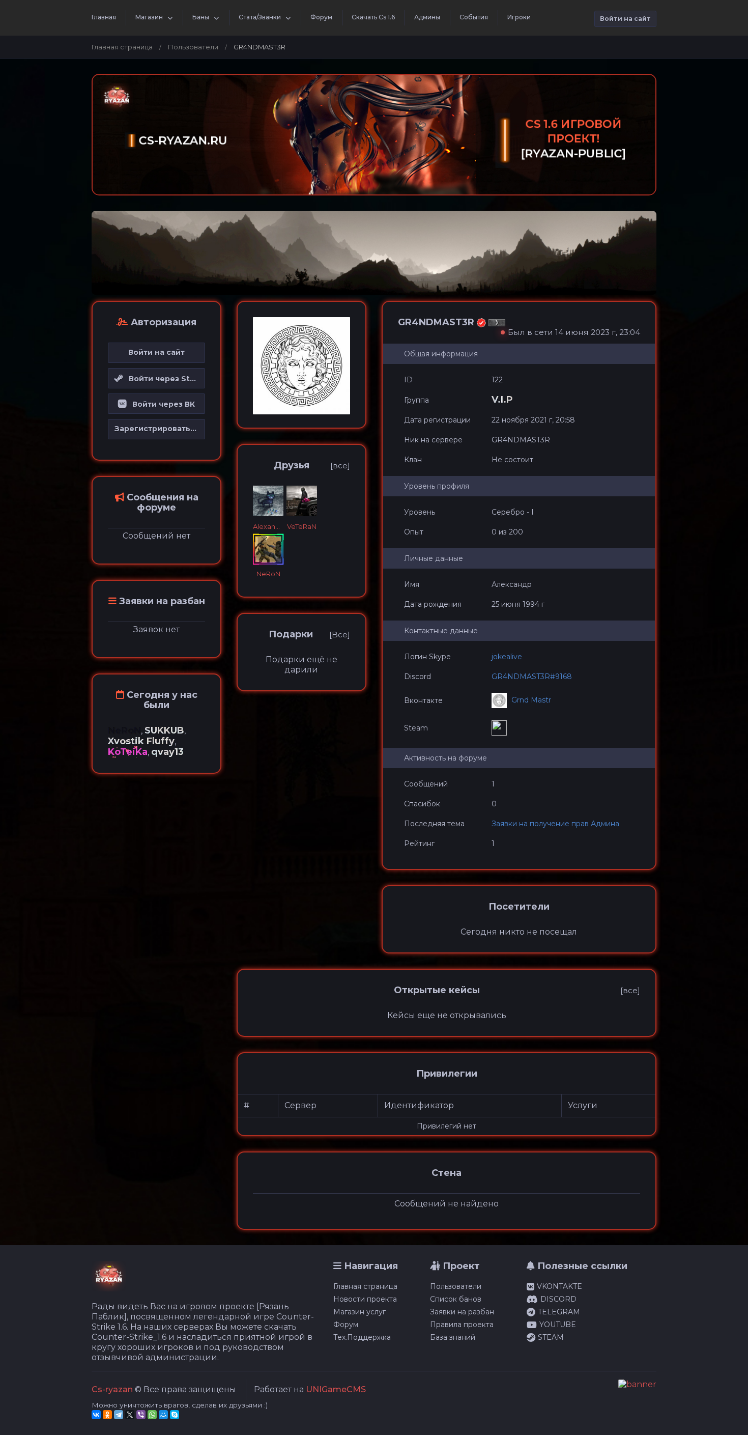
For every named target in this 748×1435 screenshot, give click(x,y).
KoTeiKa (128, 751)
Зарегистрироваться (156, 428)
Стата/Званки (260, 17)
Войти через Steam (164, 378)
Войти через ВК (160, 404)
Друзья (291, 465)
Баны (200, 17)
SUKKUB (164, 730)
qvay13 (167, 751)
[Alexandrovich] (268, 501)
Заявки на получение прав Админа (555, 823)
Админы (427, 17)
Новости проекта (365, 1299)
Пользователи (193, 47)
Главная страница (122, 47)
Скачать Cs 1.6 (373, 17)
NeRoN (124, 730)
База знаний (452, 1337)
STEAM (551, 1337)
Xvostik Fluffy (141, 741)
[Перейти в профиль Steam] (500, 727)
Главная (104, 17)
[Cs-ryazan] (109, 1280)
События (473, 17)
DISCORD (558, 1299)
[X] (129, 1414)
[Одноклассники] (107, 1414)
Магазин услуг (359, 1311)
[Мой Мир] (163, 1414)
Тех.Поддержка (362, 1337)
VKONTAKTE (559, 1286)
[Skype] (174, 1414)
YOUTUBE (557, 1324)
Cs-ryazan (112, 1389)
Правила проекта (462, 1324)
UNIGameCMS (336, 1389)
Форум (321, 17)
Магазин (149, 17)
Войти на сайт (625, 18)
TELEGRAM (559, 1311)
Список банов (455, 1299)
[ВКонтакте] (96, 1414)
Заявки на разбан (462, 1311)
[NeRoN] (268, 549)
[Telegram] (118, 1414)
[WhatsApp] (152, 1414)
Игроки (519, 17)
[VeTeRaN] (301, 501)
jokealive (507, 656)
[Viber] (141, 1414)
